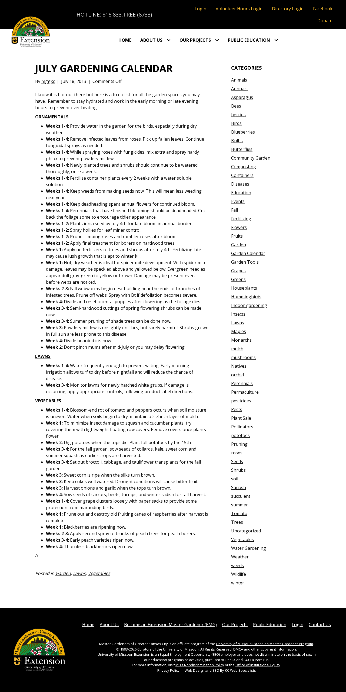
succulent (240, 496)
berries (238, 115)
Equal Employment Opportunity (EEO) (190, 654)
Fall (234, 210)
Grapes (238, 271)
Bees (236, 106)
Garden (63, 573)
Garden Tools (245, 262)
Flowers (239, 227)
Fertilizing (241, 219)
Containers (242, 175)
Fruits (237, 236)
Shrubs (238, 470)
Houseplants (244, 288)
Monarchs (241, 340)
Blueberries (243, 132)
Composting (243, 167)
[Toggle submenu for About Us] (169, 40)
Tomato (239, 513)
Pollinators (242, 427)
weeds (237, 565)
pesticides (241, 401)
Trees (237, 522)
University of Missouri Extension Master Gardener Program (264, 643)
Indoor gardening (249, 305)
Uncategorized (246, 531)
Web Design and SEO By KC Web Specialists (220, 670)
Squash (238, 487)
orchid (237, 375)
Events (238, 201)
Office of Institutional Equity (257, 664)
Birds (236, 123)
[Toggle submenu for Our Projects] (217, 40)
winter (237, 583)
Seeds (237, 461)
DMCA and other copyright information (264, 649)
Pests (236, 409)
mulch (237, 349)
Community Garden (250, 158)
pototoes (240, 435)
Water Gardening (248, 548)
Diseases (240, 184)
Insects (238, 314)
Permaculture (245, 392)
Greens (238, 279)
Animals (239, 80)
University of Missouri (181, 649)
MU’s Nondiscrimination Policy (199, 664)
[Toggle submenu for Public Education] (276, 40)
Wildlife (238, 574)
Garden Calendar (248, 253)
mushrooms (243, 357)
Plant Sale (241, 418)
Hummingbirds (246, 297)
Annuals (239, 89)
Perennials (242, 383)
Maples (238, 331)
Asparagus (242, 97)
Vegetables (99, 573)
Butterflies (241, 149)
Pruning (239, 444)
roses (236, 453)
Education (241, 193)
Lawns (79, 573)
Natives (239, 366)
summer (239, 505)
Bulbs (237, 141)
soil (234, 479)
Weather (240, 557)
